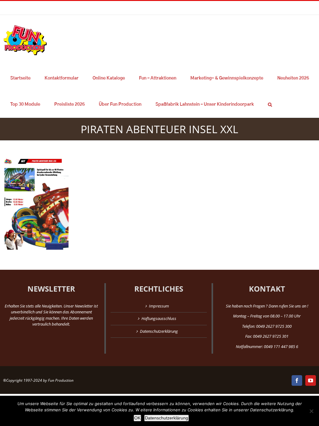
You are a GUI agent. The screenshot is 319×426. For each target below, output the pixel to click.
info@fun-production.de (97, 7)
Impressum (159, 306)
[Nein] (311, 411)
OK (137, 417)
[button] (270, 104)
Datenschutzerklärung (159, 331)
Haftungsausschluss (158, 318)
